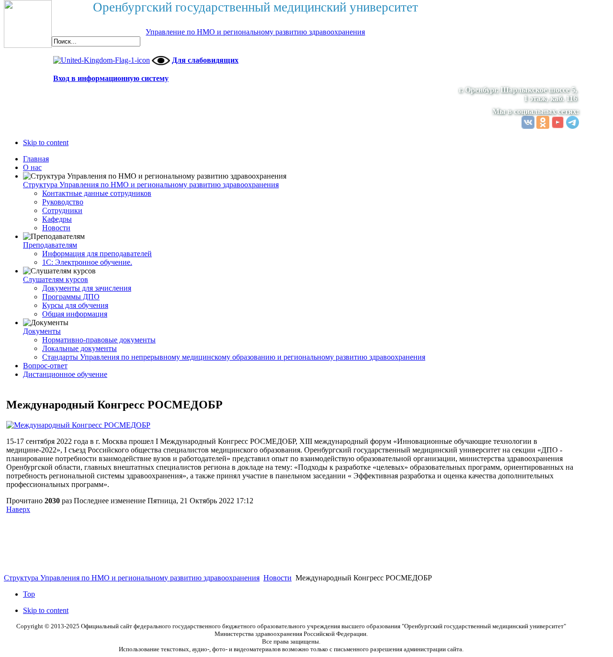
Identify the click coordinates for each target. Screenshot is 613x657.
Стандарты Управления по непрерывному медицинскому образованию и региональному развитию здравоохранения (233, 357)
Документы (42, 331)
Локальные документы (79, 348)
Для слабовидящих (205, 60)
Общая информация (74, 314)
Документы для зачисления (86, 288)
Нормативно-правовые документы (99, 340)
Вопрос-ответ (45, 366)
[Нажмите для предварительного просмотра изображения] (78, 425)
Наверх (18, 509)
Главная (36, 159)
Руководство (62, 202)
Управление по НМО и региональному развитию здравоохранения (255, 32)
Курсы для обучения (75, 305)
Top (29, 594)
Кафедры (57, 219)
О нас (32, 167)
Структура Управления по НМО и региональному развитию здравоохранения (151, 185)
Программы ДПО (71, 297)
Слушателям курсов (55, 279)
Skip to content (45, 142)
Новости (56, 228)
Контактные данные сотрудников (96, 193)
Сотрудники (62, 210)
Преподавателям (50, 245)
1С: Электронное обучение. (87, 262)
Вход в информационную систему (111, 78)
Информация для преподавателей (97, 253)
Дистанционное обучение (65, 374)
